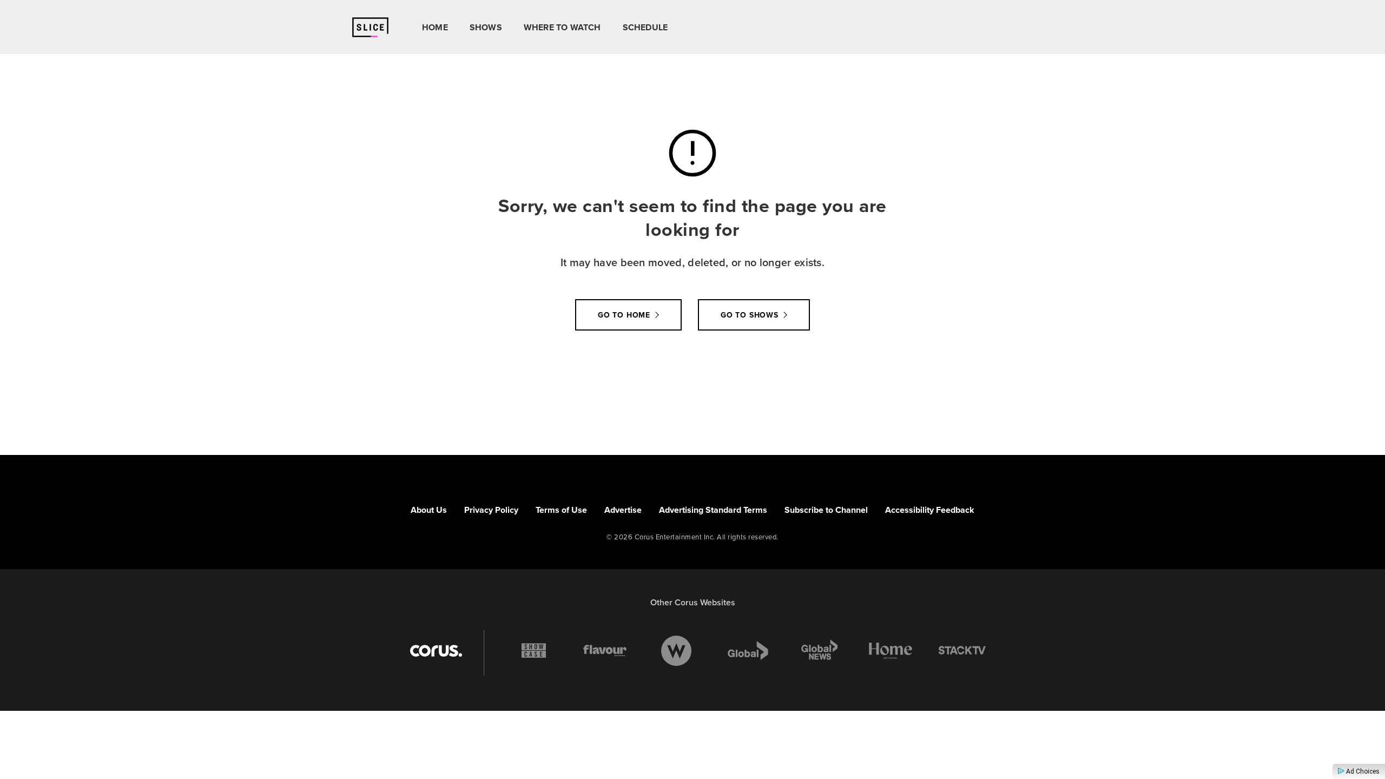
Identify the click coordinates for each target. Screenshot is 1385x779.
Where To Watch (562, 27)
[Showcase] (534, 650)
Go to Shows (750, 315)
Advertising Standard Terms (713, 510)
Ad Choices (1362, 771)
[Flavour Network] (604, 650)
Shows (486, 27)
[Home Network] (890, 650)
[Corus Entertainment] (436, 650)
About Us (429, 510)
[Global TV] (748, 650)
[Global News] (819, 650)
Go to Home (624, 315)
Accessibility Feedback (929, 510)
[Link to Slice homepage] (370, 27)
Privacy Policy (491, 510)
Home (435, 27)
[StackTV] (962, 650)
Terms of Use (561, 510)
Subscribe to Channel (826, 510)
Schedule (645, 27)
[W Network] (676, 650)
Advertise (623, 510)
